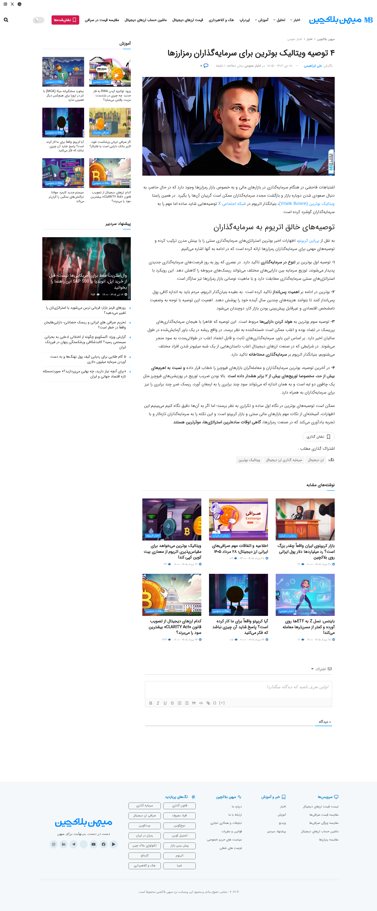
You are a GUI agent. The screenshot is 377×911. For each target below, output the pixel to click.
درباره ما (237, 806)
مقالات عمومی (221, 611)
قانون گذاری (179, 805)
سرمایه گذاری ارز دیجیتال (284, 460)
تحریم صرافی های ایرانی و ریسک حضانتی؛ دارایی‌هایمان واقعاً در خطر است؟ (85, 324)
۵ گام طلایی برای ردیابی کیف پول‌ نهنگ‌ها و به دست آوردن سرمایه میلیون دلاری (88, 359)
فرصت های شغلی (231, 848)
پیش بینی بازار (180, 845)
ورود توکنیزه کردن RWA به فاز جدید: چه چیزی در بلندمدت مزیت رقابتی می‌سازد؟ (112, 95)
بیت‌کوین (144, 825)
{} (215, 703)
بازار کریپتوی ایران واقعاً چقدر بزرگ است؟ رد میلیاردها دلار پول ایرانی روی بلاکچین (306, 551)
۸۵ (232, 640)
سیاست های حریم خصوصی (224, 839)
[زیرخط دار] (165, 703)
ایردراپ (245, 20)
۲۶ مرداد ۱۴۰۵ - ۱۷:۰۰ (186, 564)
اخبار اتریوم (153, 536)
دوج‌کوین (179, 825)
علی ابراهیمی (313, 65)
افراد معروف (179, 815)
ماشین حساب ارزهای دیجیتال (146, 20)
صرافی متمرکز (101, 133)
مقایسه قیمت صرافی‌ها (324, 814)
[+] (222, 703)
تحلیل (281, 20)
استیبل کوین (179, 835)
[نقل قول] (193, 703)
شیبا (179, 865)
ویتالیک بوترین (249, 460)
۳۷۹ (164, 640)
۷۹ (299, 564)
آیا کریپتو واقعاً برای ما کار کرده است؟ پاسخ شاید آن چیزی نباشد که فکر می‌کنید (240, 627)
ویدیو (282, 822)
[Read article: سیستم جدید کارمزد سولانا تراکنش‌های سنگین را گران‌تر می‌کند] (63, 173)
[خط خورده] (172, 703)
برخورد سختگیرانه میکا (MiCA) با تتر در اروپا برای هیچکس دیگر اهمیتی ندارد (63, 95)
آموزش (263, 20)
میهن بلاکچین (326, 39)
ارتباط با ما (235, 814)
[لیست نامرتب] (186, 703)
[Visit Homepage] (341, 20)
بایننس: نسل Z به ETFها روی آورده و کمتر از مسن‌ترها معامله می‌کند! (309, 627)
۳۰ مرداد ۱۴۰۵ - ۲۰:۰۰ (319, 564)
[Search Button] (6, 20)
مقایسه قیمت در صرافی (102, 20)
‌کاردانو (144, 855)
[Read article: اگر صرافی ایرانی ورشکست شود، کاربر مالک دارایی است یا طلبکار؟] (110, 122)
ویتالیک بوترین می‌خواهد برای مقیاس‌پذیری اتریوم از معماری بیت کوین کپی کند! (172, 551)
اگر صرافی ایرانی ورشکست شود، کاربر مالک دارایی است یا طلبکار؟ (110, 144)
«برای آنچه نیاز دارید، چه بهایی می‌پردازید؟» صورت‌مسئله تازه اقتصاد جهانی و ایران (84, 373)
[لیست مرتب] (179, 703)
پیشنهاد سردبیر (276, 831)
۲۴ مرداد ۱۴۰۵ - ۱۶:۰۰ (186, 640)
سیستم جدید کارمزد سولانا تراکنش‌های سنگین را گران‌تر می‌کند (66, 197)
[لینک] (208, 703)
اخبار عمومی (294, 39)
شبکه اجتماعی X (232, 204)
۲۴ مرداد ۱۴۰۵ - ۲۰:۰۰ (252, 640)
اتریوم (179, 855)
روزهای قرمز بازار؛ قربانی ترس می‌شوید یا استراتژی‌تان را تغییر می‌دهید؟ (86, 310)
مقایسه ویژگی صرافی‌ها (324, 822)
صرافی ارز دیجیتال (144, 815)
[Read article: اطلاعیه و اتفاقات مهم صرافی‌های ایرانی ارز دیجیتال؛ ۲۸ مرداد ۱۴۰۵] (238, 519)
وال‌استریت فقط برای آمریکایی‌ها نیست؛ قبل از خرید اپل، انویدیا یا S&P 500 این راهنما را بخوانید (88, 281)
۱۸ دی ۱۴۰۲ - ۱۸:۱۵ (279, 65)
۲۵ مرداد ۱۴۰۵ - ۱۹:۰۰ (319, 640)
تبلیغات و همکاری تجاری (226, 822)
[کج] (158, 703)
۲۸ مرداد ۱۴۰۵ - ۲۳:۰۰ (252, 558)
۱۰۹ (231, 558)
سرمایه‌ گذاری (144, 805)
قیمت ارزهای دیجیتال (187, 20)
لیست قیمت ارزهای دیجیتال (321, 806)
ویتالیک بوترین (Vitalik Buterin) (307, 204)
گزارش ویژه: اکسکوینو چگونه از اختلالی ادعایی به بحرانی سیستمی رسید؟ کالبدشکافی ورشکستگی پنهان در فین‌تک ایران (85, 342)
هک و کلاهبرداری (221, 20)
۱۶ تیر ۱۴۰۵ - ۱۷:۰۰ (113, 295)
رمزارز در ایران (288, 536)
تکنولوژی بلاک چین (144, 845)
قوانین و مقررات (232, 831)
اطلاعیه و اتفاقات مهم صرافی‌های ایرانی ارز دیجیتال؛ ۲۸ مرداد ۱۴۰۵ (240, 549)
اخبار (297, 20)
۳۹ (165, 564)
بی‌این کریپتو (308, 240)
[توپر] (150, 703)
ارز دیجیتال (316, 460)
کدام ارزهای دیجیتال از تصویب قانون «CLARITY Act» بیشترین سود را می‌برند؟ (175, 627)
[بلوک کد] (201, 703)
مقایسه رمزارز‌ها (329, 839)
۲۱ (299, 640)
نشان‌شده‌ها (63, 20)
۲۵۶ (93, 295)
